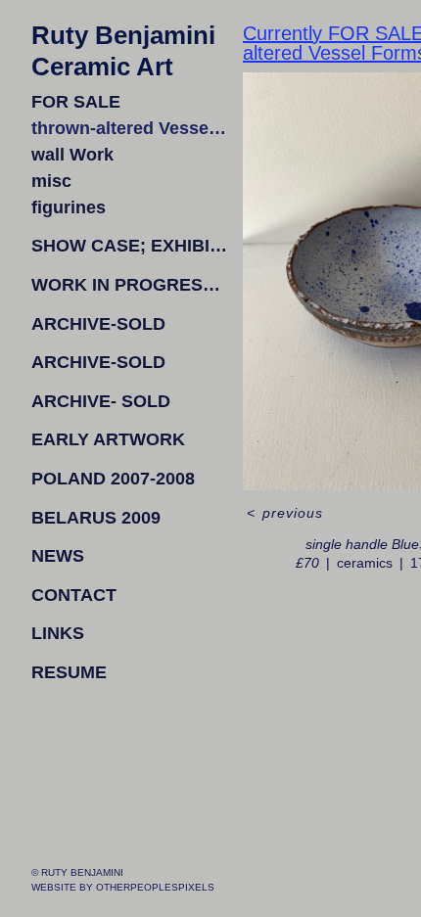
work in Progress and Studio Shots (129, 285)
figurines (68, 207)
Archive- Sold (100, 401)
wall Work (72, 154)
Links (57, 633)
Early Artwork (108, 439)
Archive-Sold (98, 324)
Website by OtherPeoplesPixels (122, 887)
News (57, 556)
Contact (74, 595)
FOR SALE (75, 102)
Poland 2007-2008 (113, 478)
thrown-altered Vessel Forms (129, 128)
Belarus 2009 (96, 517)
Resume (69, 672)
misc (51, 181)
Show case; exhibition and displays (129, 245)
